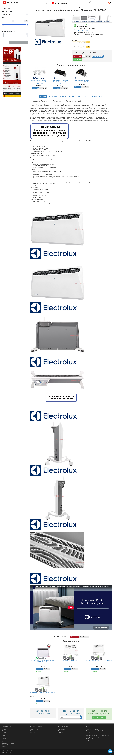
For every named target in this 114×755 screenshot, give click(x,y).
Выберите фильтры (18, 42)
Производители (61, 729)
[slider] (3, 24)
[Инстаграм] (4, 751)
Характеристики (53, 96)
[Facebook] (8, 751)
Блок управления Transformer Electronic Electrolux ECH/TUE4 (81, 80)
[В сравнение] (89, 56)
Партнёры (60, 732)
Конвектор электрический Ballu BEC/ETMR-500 (71, 660)
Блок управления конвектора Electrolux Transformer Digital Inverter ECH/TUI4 (60, 81)
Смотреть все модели (82, 30)
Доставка (48, 3)
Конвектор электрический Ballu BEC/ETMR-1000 (99, 660)
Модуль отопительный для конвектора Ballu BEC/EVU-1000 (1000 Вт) (43, 661)
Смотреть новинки (99, 717)
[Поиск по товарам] (90, 3)
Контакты (4, 737)
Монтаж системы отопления (8, 734)
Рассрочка (79, 96)
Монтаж (4, 729)
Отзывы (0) (63, 96)
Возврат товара (33, 730)
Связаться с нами (34, 729)
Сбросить (5, 42)
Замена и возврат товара (8, 743)
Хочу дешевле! (78, 59)
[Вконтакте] (12, 751)
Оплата (41, 3)
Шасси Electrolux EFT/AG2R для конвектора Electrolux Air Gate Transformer (39, 81)
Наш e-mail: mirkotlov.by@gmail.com (94, 734)
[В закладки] (86, 56)
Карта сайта (33, 732)
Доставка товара (6, 740)
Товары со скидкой (62, 734)
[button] (109, 3)
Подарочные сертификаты (64, 730)
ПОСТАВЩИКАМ (6, 746)
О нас (35, 3)
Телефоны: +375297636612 (92, 729)
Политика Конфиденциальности (9, 744)
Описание (43, 96)
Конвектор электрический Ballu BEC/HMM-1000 (43, 692)
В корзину (78, 56)
